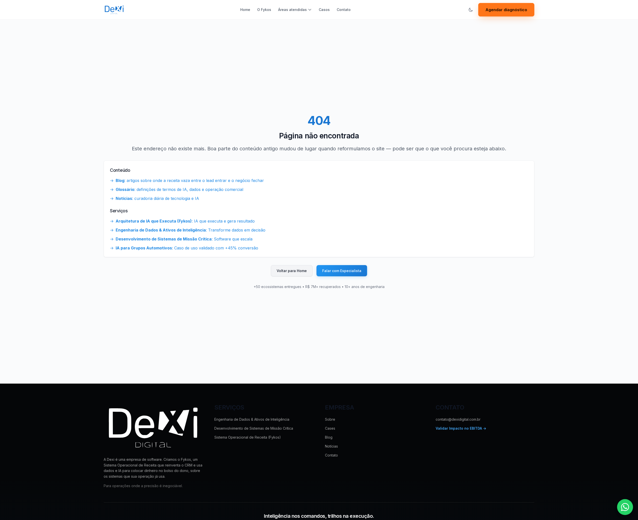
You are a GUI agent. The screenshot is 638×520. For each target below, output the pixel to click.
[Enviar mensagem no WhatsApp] (625, 507)
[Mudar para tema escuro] (470, 9)
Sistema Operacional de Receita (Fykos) (247, 437)
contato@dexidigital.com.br (458, 419)
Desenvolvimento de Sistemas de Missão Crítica (253, 428)
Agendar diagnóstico (506, 9)
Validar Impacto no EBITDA (461, 428)
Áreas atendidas (292, 9)
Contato (344, 9)
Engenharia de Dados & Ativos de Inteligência (251, 419)
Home (245, 9)
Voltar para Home (292, 271)
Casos (324, 9)
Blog (328, 437)
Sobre (330, 419)
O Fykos (264, 9)
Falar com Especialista (341, 271)
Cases (330, 428)
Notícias (331, 446)
